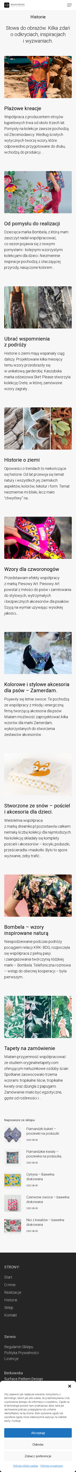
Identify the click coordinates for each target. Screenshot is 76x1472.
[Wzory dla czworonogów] (38, 538)
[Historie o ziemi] (38, 428)
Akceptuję (38, 1433)
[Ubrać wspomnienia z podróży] (38, 307)
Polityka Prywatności (21, 1352)
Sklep (8, 1307)
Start (8, 1277)
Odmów (38, 1444)
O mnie (10, 1285)
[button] (70, 1386)
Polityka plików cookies (25, 1465)
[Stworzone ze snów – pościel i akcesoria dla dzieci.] (38, 774)
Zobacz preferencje (38, 1456)
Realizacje (12, 1292)
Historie (10, 1300)
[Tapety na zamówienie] (38, 1017)
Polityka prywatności (51, 1465)
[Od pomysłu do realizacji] (38, 192)
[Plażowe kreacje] (38, 77)
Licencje (11, 1358)
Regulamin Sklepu (18, 1347)
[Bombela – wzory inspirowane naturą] (38, 896)
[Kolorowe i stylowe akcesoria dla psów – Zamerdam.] (38, 653)
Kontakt (10, 1315)
